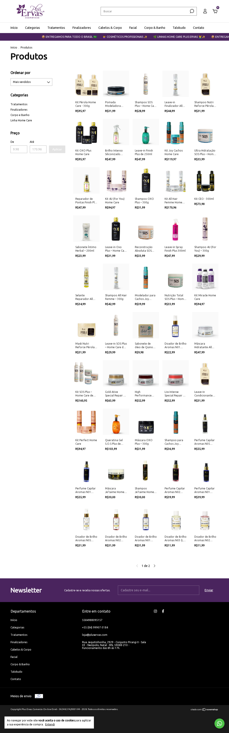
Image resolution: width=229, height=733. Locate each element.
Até (32, 141)
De (12, 141)
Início (14, 27)
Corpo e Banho (20, 115)
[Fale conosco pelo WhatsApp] (219, 723)
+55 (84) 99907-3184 (95, 627)
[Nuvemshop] (204, 710)
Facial (133, 27)
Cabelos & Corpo (110, 27)
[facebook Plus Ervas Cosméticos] (163, 611)
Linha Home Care (21, 120)
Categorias (32, 27)
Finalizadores (81, 27)
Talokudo (179, 27)
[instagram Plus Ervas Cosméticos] (155, 611)
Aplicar (57, 149)
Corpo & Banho (154, 27)
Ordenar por (20, 73)
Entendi (50, 724)
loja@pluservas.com (94, 634)
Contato (198, 27)
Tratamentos (56, 27)
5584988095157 (92, 620)
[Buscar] (191, 11)
